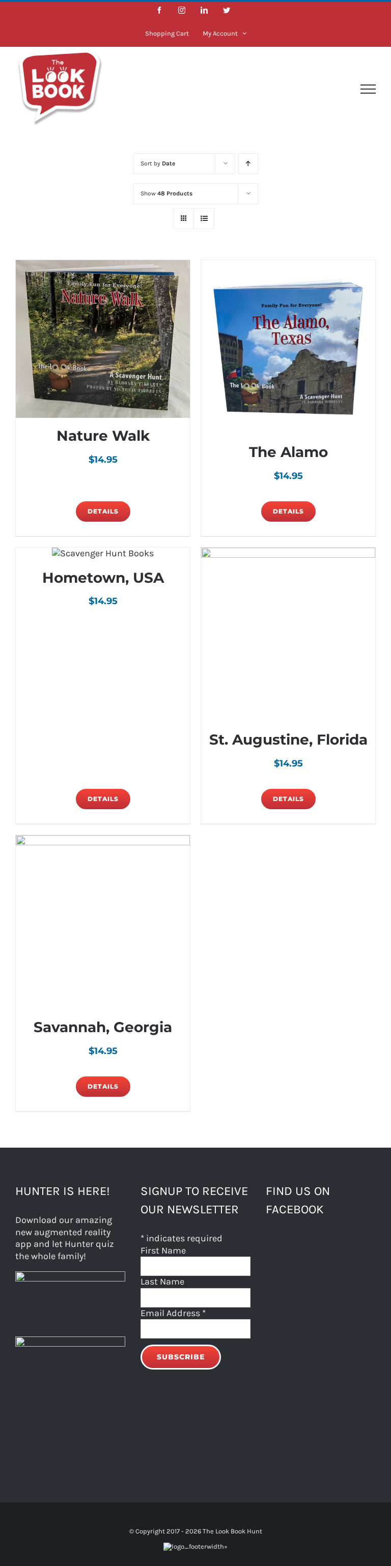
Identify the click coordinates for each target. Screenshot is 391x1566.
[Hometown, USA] (103, 553)
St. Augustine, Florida (288, 739)
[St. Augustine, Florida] (288, 635)
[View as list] (204, 219)
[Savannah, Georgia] (103, 922)
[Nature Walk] (103, 339)
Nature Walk (103, 435)
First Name (163, 1250)
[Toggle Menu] (368, 89)
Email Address (173, 1313)
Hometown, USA (103, 577)
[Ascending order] (248, 163)
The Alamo (288, 452)
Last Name (162, 1281)
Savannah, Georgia (103, 1027)
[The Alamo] (288, 347)
